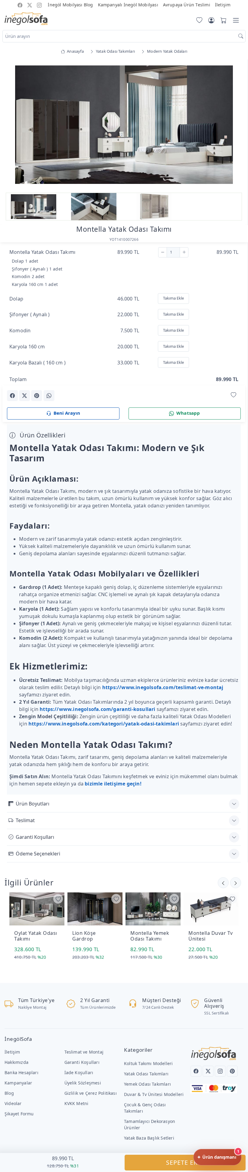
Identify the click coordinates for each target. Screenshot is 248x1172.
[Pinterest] (232, 1071)
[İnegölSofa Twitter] (29, 5)
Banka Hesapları (21, 1072)
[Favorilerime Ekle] (233, 395)
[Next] (233, 125)
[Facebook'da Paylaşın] (12, 395)
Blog (9, 1093)
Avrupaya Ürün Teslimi (186, 5)
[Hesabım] (211, 20)
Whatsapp (188, 413)
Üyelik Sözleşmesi (82, 1083)
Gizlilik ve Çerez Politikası (90, 1093)
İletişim (223, 5)
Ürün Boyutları (32, 803)
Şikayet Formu (19, 1114)
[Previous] (14, 125)
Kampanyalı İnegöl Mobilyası (128, 5)
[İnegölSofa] (26, 19)
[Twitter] (208, 1071)
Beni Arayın (67, 413)
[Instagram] (220, 1071)
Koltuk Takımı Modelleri (148, 1063)
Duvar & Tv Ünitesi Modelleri (154, 1094)
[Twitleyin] (24, 395)
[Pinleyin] (36, 395)
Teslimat (25, 820)
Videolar (13, 1103)
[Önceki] (235, 882)
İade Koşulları (78, 1072)
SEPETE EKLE (185, 1162)
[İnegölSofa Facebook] (20, 5)
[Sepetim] (222, 20)
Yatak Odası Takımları (146, 1074)
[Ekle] (184, 252)
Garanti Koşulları (35, 837)
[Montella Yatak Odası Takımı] (124, 124)
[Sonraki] (223, 882)
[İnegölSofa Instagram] (39, 5)
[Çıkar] (162, 252)
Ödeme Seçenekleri (38, 853)
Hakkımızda (16, 1062)
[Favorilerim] (198, 20)
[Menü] (235, 20)
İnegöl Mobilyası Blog (70, 5)
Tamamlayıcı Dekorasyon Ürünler (149, 1124)
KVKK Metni (76, 1103)
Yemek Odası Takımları (147, 1084)
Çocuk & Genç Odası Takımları (145, 1108)
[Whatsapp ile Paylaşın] (49, 395)
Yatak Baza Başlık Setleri (149, 1138)
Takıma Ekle (173, 298)
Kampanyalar (18, 1083)
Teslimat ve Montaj (83, 1052)
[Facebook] (196, 1071)
